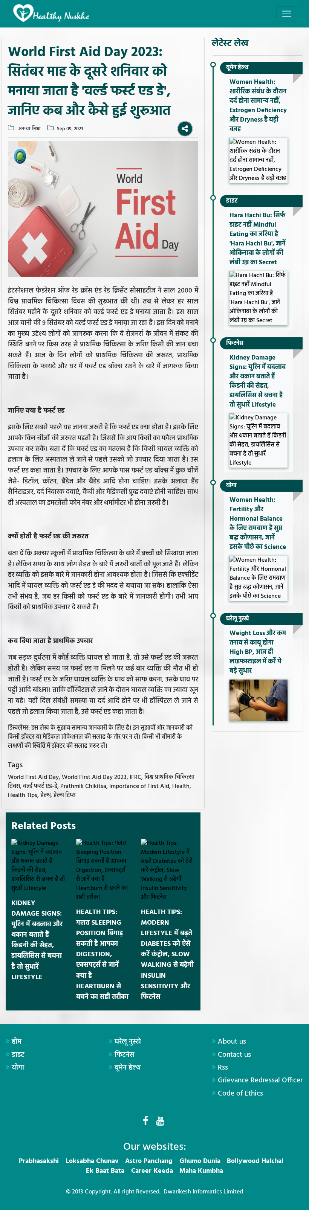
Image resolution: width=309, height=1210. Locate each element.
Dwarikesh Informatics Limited (203, 1192)
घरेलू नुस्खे (237, 619)
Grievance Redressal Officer (260, 1080)
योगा (231, 486)
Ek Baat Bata (105, 1171)
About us (232, 1041)
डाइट (231, 201)
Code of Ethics (240, 1093)
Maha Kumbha (201, 1171)
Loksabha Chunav (92, 1161)
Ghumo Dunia (199, 1161)
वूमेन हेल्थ (237, 68)
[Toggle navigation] (286, 13)
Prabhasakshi (39, 1161)
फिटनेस (234, 343)
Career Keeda (152, 1171)
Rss (223, 1067)
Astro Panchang (149, 1161)
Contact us (234, 1055)
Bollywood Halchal (255, 1161)
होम (16, 1041)
